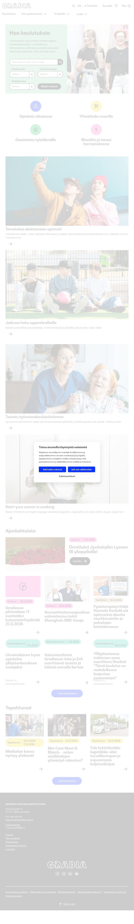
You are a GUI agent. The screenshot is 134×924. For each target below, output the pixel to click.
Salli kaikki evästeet (52, 469)
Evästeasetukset (67, 476)
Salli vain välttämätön (81, 469)
